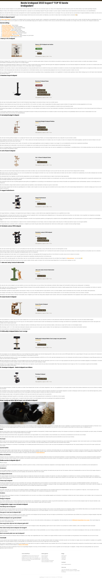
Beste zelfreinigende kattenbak (48, 560)
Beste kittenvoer (45, 558)
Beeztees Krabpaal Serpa (42, 81)
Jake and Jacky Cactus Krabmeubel (9, 32)
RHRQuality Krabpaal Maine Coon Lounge (10, 35)
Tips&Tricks (63, 558)
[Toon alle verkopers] (16, 89)
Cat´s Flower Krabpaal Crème (43, 157)
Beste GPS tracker (45, 559)
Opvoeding (63, 556)
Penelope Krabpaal (6, 36)
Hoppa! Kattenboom (40, 197)
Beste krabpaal (44, 556)
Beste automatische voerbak (47, 561)
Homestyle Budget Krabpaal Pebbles (44, 121)
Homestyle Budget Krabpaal (8, 27)
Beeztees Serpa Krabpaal (7, 26)
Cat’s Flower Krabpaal (6, 29)
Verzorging (63, 559)
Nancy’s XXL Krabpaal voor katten (44, 44)
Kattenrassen (64, 555)
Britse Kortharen (70, 258)
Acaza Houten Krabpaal (7, 34)
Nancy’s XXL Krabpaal (5, 19)
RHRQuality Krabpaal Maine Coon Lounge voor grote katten (50, 338)
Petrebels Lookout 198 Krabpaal (8, 31)
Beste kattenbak (45, 555)
